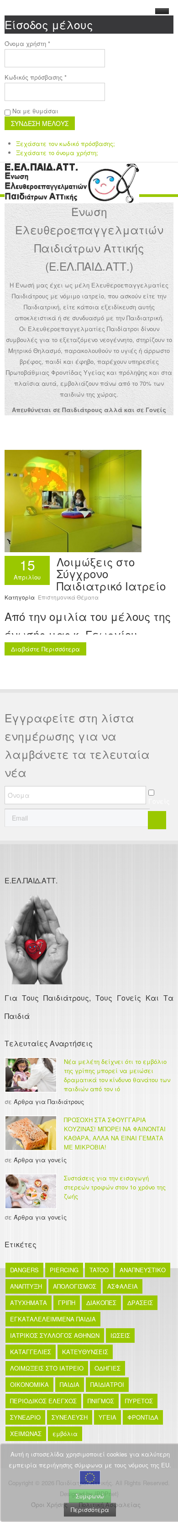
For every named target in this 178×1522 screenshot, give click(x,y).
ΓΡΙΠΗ (66, 1302)
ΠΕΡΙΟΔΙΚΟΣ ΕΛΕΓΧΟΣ (43, 1400)
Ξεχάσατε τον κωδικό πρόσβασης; (65, 143)
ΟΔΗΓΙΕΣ (107, 1368)
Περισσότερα (90, 1509)
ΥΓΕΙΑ (107, 1417)
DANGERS (24, 1269)
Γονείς (159, 801)
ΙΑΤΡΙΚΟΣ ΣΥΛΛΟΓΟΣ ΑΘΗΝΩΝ (54, 1335)
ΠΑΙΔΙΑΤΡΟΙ (107, 1384)
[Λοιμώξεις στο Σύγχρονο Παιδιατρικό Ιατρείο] (73, 500)
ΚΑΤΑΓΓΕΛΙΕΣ (30, 1351)
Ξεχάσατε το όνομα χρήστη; (57, 152)
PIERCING (64, 1269)
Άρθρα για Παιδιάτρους (49, 1101)
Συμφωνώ (90, 1496)
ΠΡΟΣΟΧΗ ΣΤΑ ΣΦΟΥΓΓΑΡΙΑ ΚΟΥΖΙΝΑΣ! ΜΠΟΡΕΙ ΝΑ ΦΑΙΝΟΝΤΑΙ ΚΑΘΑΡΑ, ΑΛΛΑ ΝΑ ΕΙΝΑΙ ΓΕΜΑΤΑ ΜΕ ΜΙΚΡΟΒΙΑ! (115, 1133)
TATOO (99, 1269)
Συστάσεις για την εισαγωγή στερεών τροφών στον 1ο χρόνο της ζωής (115, 1187)
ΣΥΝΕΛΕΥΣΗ (70, 1417)
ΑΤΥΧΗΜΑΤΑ (28, 1302)
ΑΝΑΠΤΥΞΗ (26, 1286)
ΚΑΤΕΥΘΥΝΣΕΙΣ (85, 1351)
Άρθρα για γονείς (40, 1159)
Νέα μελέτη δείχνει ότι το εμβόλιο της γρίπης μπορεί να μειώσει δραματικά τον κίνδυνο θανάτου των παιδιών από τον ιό (117, 1075)
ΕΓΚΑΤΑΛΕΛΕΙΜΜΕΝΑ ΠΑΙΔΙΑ (53, 1319)
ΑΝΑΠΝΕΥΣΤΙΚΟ (143, 1269)
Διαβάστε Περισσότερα (45, 649)
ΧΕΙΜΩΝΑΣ (26, 1433)
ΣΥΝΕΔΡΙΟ (25, 1417)
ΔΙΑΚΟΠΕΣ (101, 1302)
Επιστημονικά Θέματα (68, 597)
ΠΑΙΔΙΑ (69, 1384)
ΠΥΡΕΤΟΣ (139, 1400)
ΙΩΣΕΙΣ (120, 1335)
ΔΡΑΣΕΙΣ (140, 1302)
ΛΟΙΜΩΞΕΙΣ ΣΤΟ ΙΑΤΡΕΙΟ (47, 1368)
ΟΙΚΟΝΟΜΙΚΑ (29, 1384)
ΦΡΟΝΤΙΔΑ (142, 1417)
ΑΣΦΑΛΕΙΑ (122, 1286)
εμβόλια (65, 1433)
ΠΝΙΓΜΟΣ (101, 1400)
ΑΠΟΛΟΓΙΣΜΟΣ (74, 1286)
